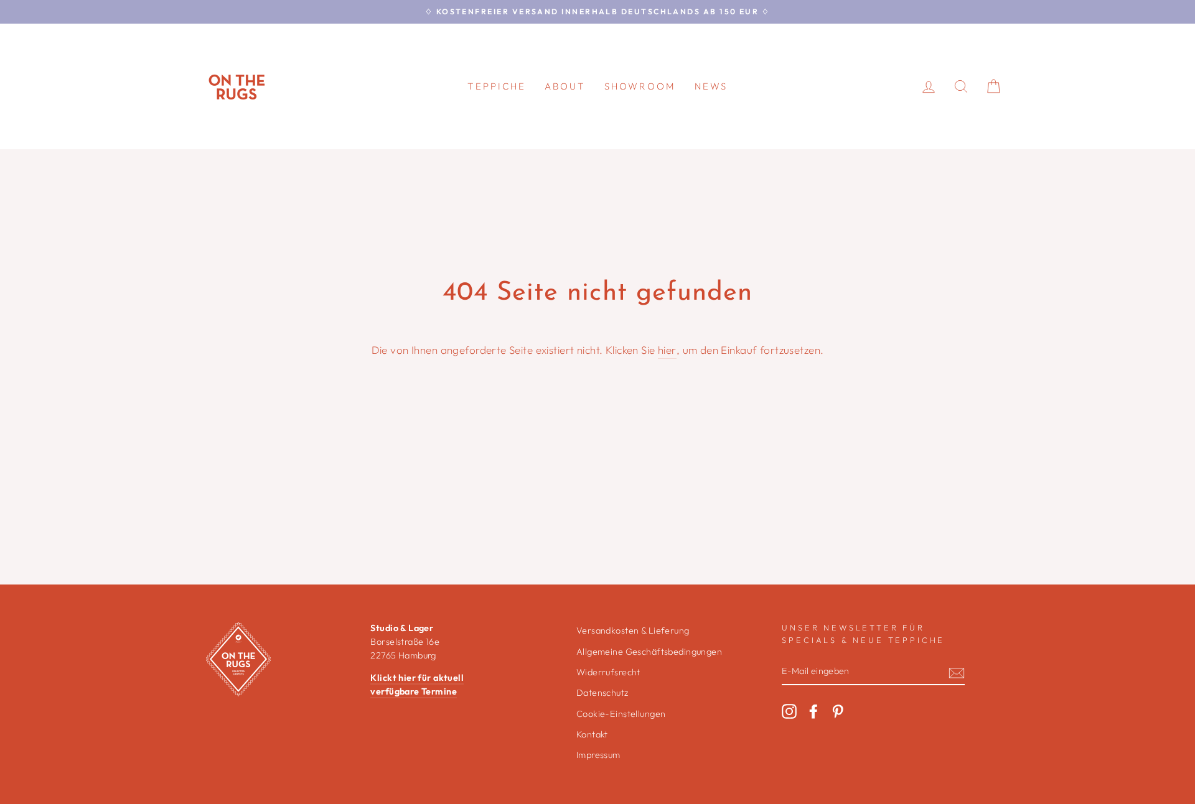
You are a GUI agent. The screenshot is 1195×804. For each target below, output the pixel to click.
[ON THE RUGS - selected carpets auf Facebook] (813, 711)
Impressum (598, 754)
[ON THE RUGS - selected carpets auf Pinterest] (837, 711)
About (565, 86)
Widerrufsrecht (608, 672)
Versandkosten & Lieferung (633, 630)
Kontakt (592, 734)
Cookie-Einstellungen (621, 713)
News (711, 86)
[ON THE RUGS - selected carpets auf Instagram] (789, 711)
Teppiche (496, 86)
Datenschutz (602, 692)
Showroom (640, 86)
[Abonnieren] (957, 671)
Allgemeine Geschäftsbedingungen (649, 651)
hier (667, 349)
